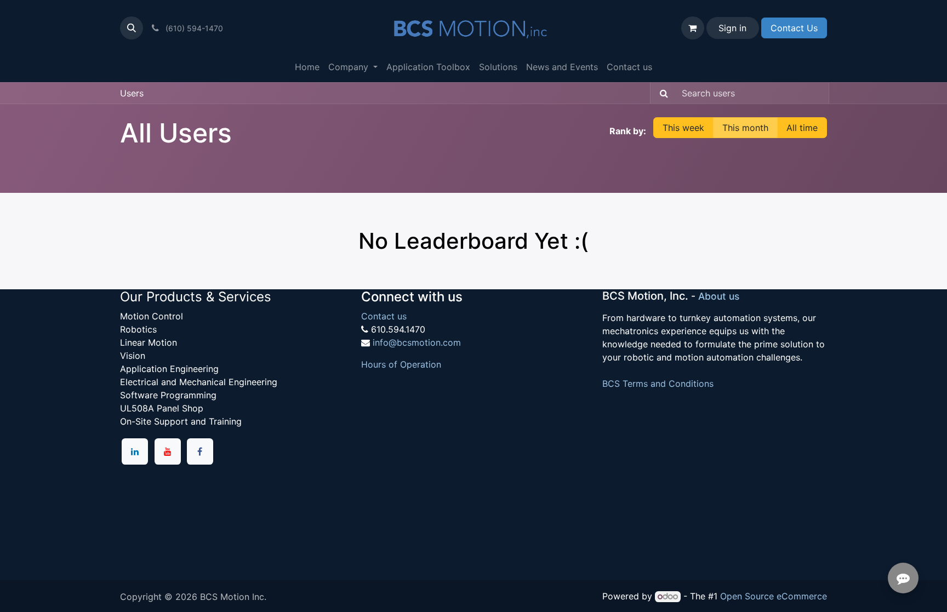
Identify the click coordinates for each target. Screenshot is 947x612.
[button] (131, 27)
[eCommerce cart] (692, 27)
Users (132, 93)
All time (802, 127)
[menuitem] (307, 67)
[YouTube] (168, 451)
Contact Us (794, 27)
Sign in (732, 27)
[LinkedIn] (135, 451)
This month (745, 127)
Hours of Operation (401, 364)
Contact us (384, 316)
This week (683, 127)
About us (718, 296)
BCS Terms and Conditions (658, 383)
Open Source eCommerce (773, 596)
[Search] (661, 93)
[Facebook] (200, 451)
